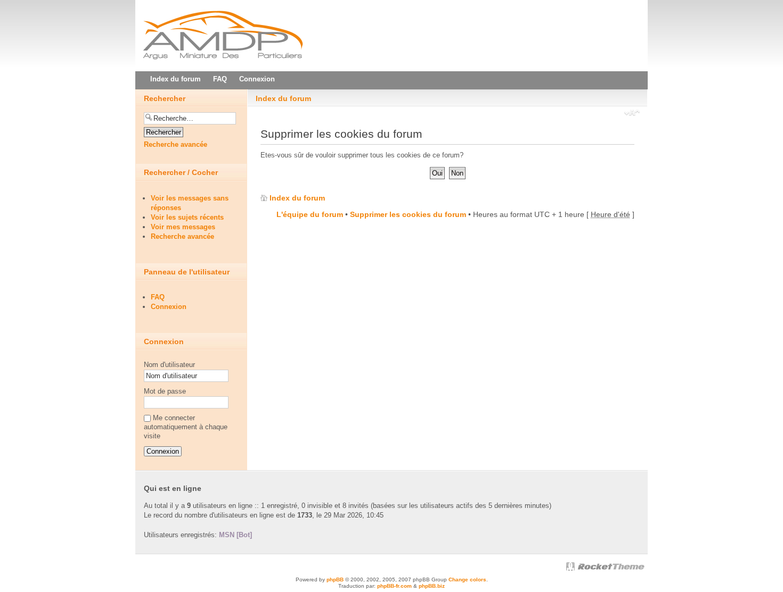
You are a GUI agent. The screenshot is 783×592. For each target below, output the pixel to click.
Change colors (467, 579)
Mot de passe (165, 391)
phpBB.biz (432, 586)
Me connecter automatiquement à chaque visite (185, 427)
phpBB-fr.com (394, 586)
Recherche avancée (175, 144)
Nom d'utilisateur (169, 365)
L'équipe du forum (309, 214)
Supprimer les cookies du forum (408, 214)
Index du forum (283, 98)
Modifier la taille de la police (632, 114)
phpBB (335, 579)
